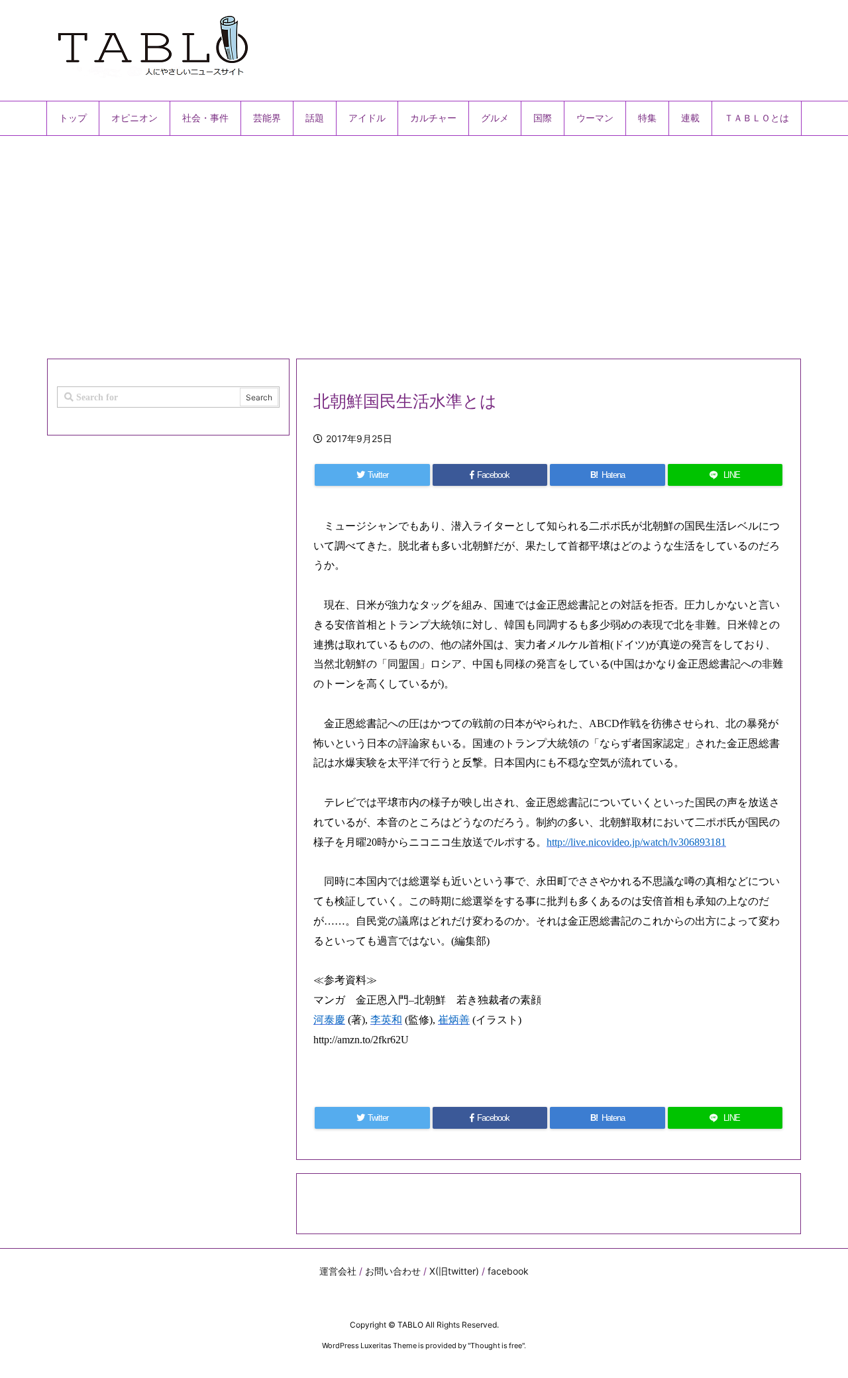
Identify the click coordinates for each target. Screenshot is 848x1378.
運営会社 (337, 1271)
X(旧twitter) (454, 1271)
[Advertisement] (424, 242)
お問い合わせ (393, 1271)
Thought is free (496, 1345)
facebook (508, 1271)
